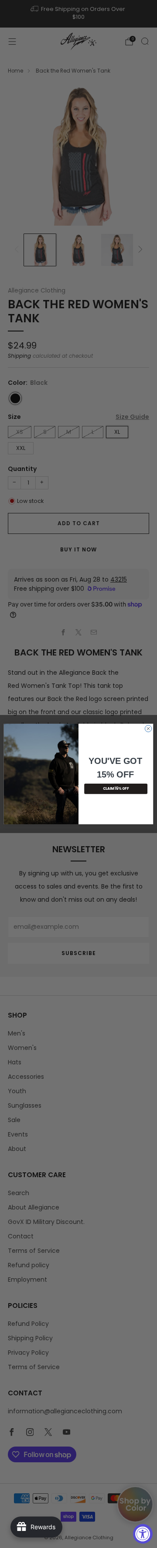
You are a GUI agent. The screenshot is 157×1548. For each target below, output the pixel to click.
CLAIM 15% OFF (116, 788)
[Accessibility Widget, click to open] (143, 1534)
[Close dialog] (148, 728)
